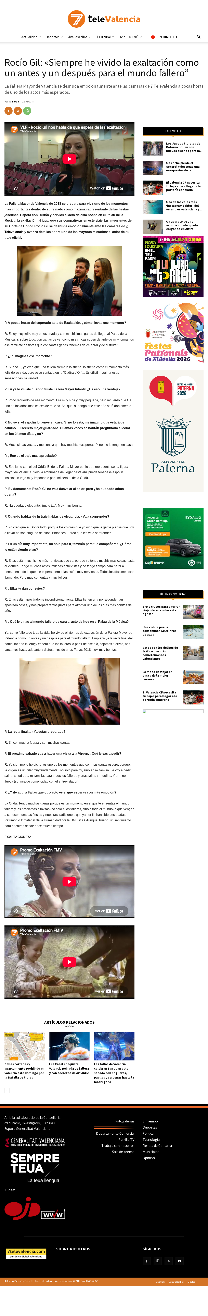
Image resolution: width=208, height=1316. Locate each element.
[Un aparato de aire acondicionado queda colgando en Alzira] (153, 227)
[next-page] (13, 1090)
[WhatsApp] (27, 111)
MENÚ (134, 37)
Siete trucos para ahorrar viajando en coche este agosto (161, 610)
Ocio (122, 37)
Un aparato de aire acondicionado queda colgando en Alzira (182, 225)
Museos (160, 1281)
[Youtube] (180, 1261)
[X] (18, 111)
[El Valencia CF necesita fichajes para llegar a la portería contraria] (153, 188)
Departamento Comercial (115, 1133)
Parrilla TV (126, 1139)
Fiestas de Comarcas (158, 1145)
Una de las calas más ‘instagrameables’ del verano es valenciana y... (184, 205)
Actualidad (29, 37)
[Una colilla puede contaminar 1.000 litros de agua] (193, 632)
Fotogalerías (124, 1121)
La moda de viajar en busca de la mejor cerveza (157, 675)
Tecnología (151, 1139)
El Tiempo (150, 1121)
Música (191, 1281)
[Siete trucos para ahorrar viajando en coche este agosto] (193, 612)
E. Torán (14, 101)
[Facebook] (8, 111)
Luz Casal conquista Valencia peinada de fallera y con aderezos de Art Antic (69, 1068)
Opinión (149, 1158)
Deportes (53, 37)
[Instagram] (158, 1261)
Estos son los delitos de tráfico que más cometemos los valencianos (160, 653)
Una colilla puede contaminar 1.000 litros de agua (160, 630)
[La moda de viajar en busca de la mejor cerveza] (193, 677)
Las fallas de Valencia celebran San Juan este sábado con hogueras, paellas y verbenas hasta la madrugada (114, 1073)
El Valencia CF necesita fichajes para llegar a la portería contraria (183, 186)
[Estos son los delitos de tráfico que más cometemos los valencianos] (193, 653)
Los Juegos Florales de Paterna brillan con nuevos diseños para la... (184, 147)
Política (148, 1133)
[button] (199, 37)
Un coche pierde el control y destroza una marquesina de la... (183, 166)
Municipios (151, 1151)
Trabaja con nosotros (117, 1145)
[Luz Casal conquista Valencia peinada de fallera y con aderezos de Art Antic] (69, 1046)
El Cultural (103, 37)
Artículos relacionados (69, 1022)
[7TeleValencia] (104, 19)
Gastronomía (176, 1281)
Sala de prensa (123, 1151)
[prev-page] (7, 1090)
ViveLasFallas (77, 37)
